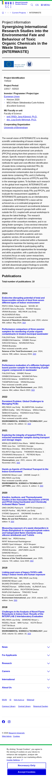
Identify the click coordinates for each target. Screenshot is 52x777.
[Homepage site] (15, 4)
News (5, 647)
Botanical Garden (40, 706)
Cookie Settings (13, 760)
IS (10, 700)
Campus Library (8, 706)
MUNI (4, 700)
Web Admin (7, 736)
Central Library (24, 706)
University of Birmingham (16, 127)
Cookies (16, 736)
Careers (6, 671)
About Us (7, 687)
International (8, 679)
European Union (12, 96)
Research (7, 663)
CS (37, 5)
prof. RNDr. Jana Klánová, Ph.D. (22, 117)
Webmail (30, 700)
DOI (24, 323)
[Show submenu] (46, 647)
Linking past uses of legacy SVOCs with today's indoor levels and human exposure (23, 573)
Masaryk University (17, 733)
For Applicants (9, 655)
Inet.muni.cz (19, 700)
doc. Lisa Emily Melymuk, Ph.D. (22, 120)
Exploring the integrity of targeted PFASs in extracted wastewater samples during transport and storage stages (25, 437)
